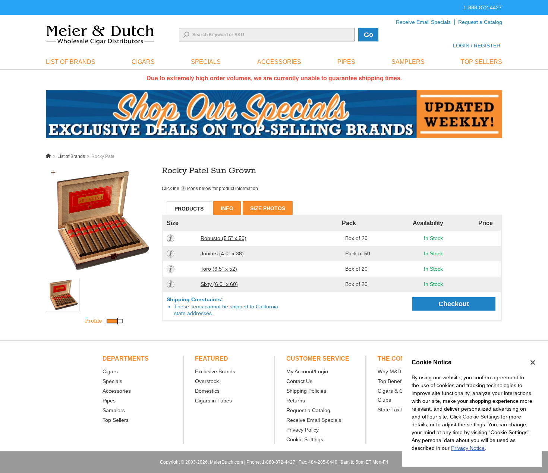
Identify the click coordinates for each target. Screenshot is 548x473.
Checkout (453, 304)
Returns (295, 401)
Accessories (117, 391)
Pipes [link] (346, 62)
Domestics (207, 391)
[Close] (533, 362)
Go (368, 34)
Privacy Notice (468, 448)
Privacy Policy (302, 430)
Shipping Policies (306, 391)
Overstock (207, 381)
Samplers (114, 410)
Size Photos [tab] (267, 208)
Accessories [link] (279, 62)
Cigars (110, 371)
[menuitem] (70, 62)
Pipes (109, 401)
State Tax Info (394, 410)
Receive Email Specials (423, 22)
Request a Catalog (480, 22)
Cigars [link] (143, 62)
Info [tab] (227, 208)
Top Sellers (116, 420)
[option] (99, 219)
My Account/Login (307, 371)
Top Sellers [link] (481, 62)
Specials (112, 381)
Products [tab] (189, 209)
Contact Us (299, 381)
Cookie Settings (481, 417)
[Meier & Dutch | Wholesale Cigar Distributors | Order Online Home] (100, 34)
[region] (472, 409)
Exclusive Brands (215, 371)
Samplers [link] (408, 62)
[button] (53, 172)
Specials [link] (206, 62)
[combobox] (267, 34)
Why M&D (389, 371)
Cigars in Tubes (213, 401)
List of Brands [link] (70, 62)
